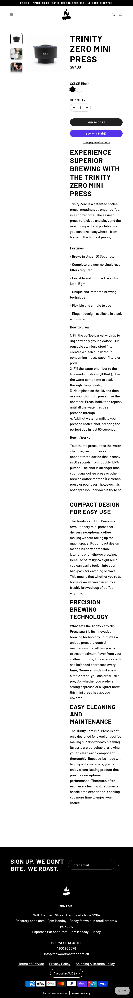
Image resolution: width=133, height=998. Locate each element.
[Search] (113, 14)
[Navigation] (11, 14)
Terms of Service (31, 964)
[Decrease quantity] (74, 107)
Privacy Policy (59, 964)
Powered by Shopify (81, 993)
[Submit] (119, 865)
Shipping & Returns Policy (95, 964)
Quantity (78, 100)
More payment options (96, 142)
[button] (28, 53)
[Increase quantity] (87, 107)
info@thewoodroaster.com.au (66, 954)
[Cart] (121, 14)
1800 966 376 (66, 948)
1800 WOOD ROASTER (66, 943)
